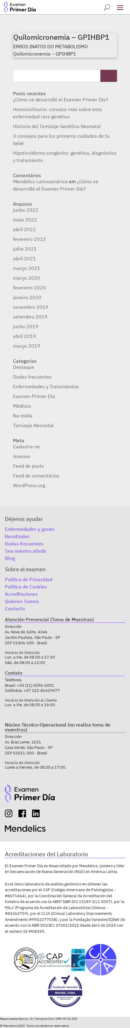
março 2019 (26, 346)
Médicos (22, 406)
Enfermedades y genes (30, 529)
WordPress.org (29, 485)
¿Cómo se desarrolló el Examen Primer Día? (60, 99)
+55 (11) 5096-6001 (35, 685)
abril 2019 (24, 336)
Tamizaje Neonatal (33, 425)
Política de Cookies (26, 587)
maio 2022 (25, 220)
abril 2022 (24, 229)
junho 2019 (25, 326)
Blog (10, 558)
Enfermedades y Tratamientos (46, 386)
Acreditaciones (21, 594)
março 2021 (26, 268)
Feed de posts (28, 466)
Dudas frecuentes (32, 377)
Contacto (15, 608)
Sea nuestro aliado (25, 551)
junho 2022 (25, 210)
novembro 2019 (30, 307)
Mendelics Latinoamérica (40, 181)
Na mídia (22, 416)
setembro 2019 (30, 317)
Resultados (17, 536)
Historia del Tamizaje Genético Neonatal (57, 126)
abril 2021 (24, 258)
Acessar (22, 456)
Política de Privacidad (28, 579)
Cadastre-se (26, 446)
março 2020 (26, 278)
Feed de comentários (36, 476)
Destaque (23, 367)
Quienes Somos (22, 601)
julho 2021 (25, 249)
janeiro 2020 (27, 297)
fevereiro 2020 (29, 288)
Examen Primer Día (34, 396)
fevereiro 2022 (29, 239)
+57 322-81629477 (42, 690)
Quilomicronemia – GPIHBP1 (61, 37)
